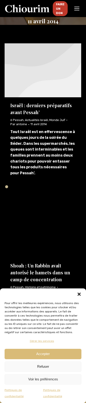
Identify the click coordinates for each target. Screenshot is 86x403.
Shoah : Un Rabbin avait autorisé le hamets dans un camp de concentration (40, 272)
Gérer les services (42, 341)
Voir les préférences (43, 379)
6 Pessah (17, 120)
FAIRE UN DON (60, 9)
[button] (79, 294)
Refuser (43, 366)
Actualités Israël (36, 120)
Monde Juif (57, 120)
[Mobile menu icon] (76, 8)
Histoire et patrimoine (40, 287)
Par (18, 124)
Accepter (43, 354)
